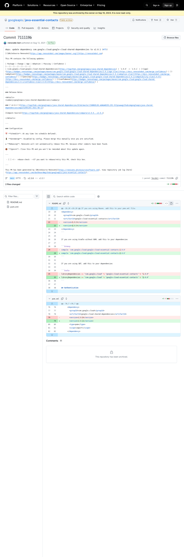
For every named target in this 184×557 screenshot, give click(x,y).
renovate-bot (14, 43)
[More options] (177, 203)
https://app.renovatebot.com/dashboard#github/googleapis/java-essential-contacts (46, 172)
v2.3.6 (31, 178)
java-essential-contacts (41, 20)
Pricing (101, 5)
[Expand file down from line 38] (52, 291)
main (12, 178)
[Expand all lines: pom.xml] (66, 299)
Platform (17, 5)
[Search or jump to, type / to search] (147, 5)
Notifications (141, 20)
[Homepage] (7, 5)
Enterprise (86, 5)
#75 (105, 49)
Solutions (32, 5)
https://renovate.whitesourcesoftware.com (79, 170)
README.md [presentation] (16, 202)
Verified (51, 43)
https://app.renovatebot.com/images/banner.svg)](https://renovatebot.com (66, 53)
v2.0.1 (42, 178)
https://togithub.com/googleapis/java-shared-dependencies (88, 69)
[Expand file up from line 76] (52, 303)
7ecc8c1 (154, 178)
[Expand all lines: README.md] (68, 203)
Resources (49, 5)
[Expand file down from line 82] (52, 334)
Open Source (68, 5)
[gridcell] (113, 208)
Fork (157, 20)
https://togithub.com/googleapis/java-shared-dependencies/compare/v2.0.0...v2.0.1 (62, 113)
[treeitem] (21, 202)
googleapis (15, 20)
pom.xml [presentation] (14, 206)
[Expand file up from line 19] (52, 208)
